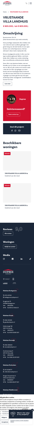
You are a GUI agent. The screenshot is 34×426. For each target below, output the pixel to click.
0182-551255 (8, 320)
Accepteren (5, 422)
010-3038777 (8, 370)
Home (5, 12)
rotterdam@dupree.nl (11, 372)
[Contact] (26, 3)
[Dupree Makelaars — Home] (7, 3)
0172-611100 (8, 295)
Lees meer (7, 84)
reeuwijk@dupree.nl (10, 347)
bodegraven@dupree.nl (11, 297)
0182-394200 (8, 345)
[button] (30, 3)
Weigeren (4, 417)
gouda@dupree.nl (10, 322)
